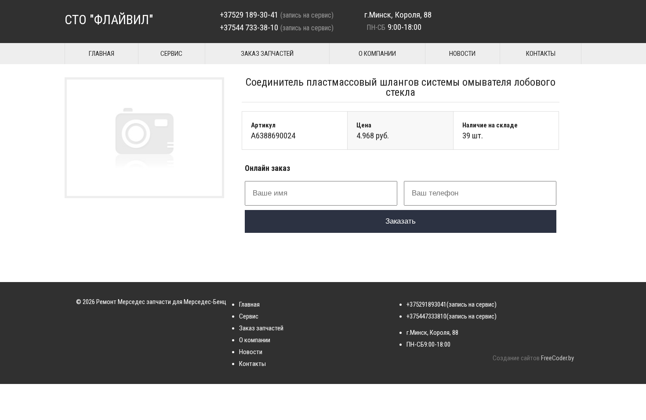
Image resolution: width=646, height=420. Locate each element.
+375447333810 (426, 316)
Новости (462, 54)
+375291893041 (426, 304)
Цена (363, 125)
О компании (377, 54)
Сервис (171, 54)
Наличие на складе (490, 125)
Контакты (540, 54)
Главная (101, 54)
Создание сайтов (516, 358)
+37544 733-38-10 (249, 27)
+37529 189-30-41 (249, 15)
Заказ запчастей (267, 54)
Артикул (263, 125)
